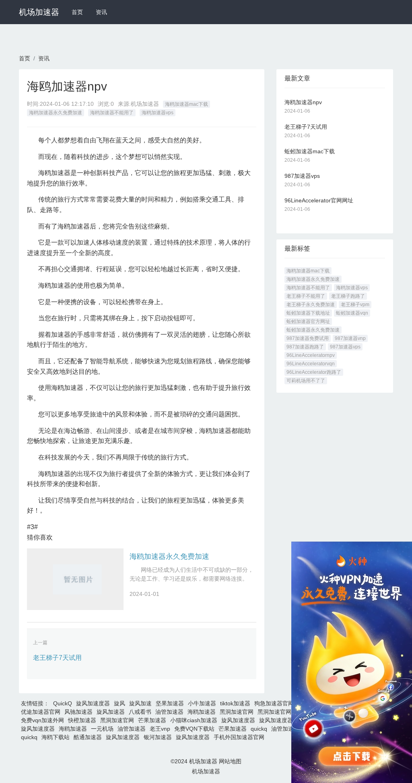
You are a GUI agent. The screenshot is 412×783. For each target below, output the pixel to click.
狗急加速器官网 (274, 703)
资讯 (101, 12)
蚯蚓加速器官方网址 (308, 321)
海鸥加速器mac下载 (186, 104)
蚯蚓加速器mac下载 (309, 151)
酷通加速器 (88, 737)
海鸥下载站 (55, 737)
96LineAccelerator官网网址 (318, 200)
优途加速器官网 (40, 712)
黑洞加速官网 (236, 712)
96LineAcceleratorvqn (310, 364)
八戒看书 (140, 712)
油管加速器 (169, 712)
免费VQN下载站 (194, 728)
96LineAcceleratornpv (310, 355)
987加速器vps (302, 176)
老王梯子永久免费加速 (310, 304)
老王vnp (160, 728)
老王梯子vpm (355, 304)
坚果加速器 (170, 703)
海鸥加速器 (201, 712)
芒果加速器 (152, 720)
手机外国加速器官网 (239, 737)
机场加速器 (39, 12)
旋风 (119, 703)
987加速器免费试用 (307, 338)
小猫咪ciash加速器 (193, 720)
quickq (259, 728)
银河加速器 (158, 737)
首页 (77, 12)
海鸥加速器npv (303, 102)
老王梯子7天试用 (57, 657)
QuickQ (62, 703)
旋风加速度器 (93, 703)
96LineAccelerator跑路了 (313, 372)
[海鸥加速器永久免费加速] (75, 579)
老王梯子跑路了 (348, 296)
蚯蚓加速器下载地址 (308, 313)
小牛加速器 (202, 703)
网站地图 (230, 761)
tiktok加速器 (235, 703)
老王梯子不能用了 (305, 296)
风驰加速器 (78, 712)
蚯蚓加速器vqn (352, 313)
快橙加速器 (82, 720)
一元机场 (102, 728)
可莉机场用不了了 (305, 380)
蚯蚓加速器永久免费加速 (313, 330)
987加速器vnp (350, 338)
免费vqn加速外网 (42, 720)
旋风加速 (140, 703)
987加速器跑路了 (305, 347)
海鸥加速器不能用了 (112, 112)
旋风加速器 (111, 712)
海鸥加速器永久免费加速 (55, 112)
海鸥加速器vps (157, 112)
